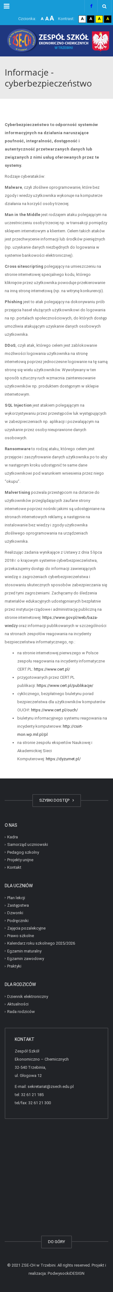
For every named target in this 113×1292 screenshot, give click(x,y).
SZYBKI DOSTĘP (55, 800)
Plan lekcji (16, 897)
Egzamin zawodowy (25, 958)
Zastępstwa (18, 905)
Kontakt (14, 867)
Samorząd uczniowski (27, 844)
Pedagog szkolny (23, 852)
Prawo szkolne (20, 935)
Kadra (12, 837)
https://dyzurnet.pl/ (63, 759)
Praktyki (14, 966)
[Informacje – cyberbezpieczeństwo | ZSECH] (56, 40)
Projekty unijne (20, 859)
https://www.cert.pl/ (52, 669)
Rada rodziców (21, 1011)
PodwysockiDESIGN (66, 1273)
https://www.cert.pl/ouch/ (54, 710)
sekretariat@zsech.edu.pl (51, 1086)
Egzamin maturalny (24, 950)
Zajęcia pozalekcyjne (26, 928)
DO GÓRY (56, 1241)
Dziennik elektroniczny (27, 996)
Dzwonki (15, 912)
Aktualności (18, 1004)
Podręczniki (18, 920)
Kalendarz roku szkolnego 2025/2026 (41, 943)
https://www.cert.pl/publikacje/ (65, 685)
